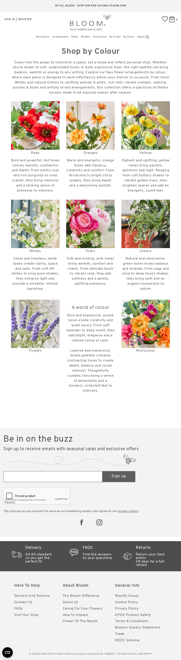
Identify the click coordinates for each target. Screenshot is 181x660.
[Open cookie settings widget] (7, 652)
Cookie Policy (126, 602)
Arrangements (60, 37)
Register (25, 19)
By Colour (129, 37)
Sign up (118, 476)
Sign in (9, 19)
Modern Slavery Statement (137, 627)
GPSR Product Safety (133, 615)
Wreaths (85, 37)
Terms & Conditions (131, 621)
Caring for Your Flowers (83, 608)
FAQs (18, 608)
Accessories (100, 37)
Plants (74, 37)
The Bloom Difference (81, 596)
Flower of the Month (80, 621)
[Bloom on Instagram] (99, 522)
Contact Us (23, 602)
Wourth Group (126, 596)
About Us (70, 602)
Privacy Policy (126, 608)
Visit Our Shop (26, 615)
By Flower (115, 37)
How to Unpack (75, 615)
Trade (120, 634)
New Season (43, 37)
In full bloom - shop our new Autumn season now (90, 6)
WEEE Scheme (127, 640)
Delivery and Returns (32, 596)
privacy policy (128, 511)
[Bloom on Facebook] (81, 522)
